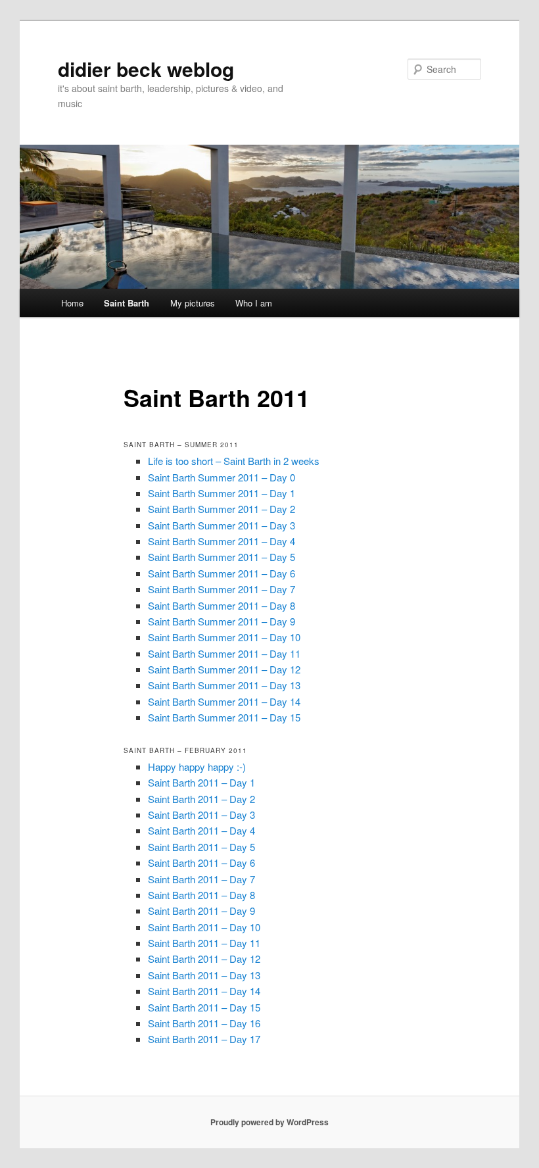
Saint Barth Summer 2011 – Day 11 (224, 653)
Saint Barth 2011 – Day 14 (204, 991)
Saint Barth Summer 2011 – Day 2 (221, 509)
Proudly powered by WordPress (269, 1122)
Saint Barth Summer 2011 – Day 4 (221, 541)
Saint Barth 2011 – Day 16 (204, 1023)
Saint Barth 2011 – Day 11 (204, 943)
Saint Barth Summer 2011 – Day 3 (221, 525)
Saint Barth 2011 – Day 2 (201, 799)
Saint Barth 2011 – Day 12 (204, 958)
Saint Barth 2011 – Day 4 (201, 830)
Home (72, 303)
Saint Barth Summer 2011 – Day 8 (221, 605)
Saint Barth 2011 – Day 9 (201, 910)
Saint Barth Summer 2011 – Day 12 (224, 669)
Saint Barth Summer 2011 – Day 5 (221, 557)
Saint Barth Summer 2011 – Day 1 (221, 493)
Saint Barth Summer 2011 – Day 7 (221, 589)
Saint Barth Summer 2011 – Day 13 (224, 685)
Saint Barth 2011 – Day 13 (204, 975)
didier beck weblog (146, 69)
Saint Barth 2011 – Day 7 (201, 879)
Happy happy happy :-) (197, 766)
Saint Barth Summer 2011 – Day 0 (221, 477)
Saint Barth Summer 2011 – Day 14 (224, 701)
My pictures (192, 303)
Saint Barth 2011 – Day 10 (204, 927)
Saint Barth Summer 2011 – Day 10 (224, 637)
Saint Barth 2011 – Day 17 (204, 1039)
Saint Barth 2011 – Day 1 (201, 782)
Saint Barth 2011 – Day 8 (201, 895)
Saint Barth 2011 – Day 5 (201, 847)
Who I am (253, 303)
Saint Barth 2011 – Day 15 (204, 1007)
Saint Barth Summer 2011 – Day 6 (221, 573)
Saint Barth (126, 303)
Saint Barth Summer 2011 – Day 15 (224, 717)
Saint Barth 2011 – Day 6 (201, 862)
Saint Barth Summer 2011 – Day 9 (221, 621)
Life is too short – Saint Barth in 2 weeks (233, 461)
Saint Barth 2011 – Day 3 (201, 814)
